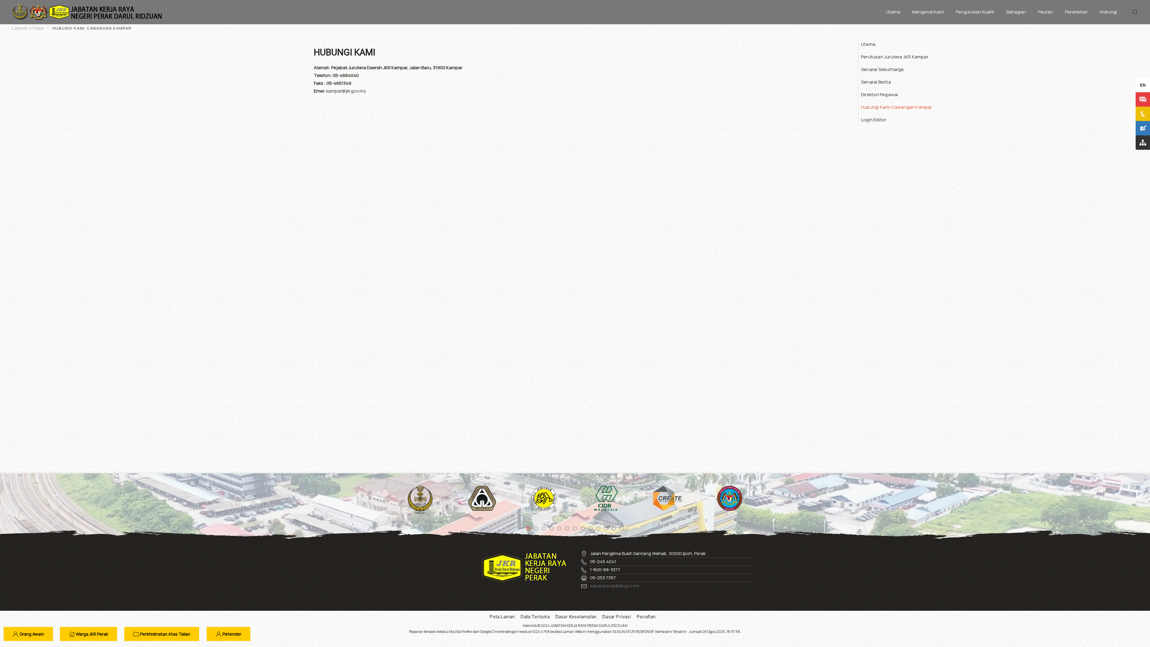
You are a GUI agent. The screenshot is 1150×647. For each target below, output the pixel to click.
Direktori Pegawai (879, 94)
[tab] (528, 528)
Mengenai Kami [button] (928, 12)
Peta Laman (502, 616)
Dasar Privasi (616, 616)
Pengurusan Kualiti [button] (975, 12)
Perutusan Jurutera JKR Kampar (894, 57)
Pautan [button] (1045, 12)
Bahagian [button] (1016, 12)
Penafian (646, 616)
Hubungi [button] (1108, 12)
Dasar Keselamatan (576, 616)
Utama (893, 12)
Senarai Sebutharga (882, 69)
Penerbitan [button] (1076, 12)
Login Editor (873, 120)
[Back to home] (88, 12)
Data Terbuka (534, 616)
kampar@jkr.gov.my (346, 91)
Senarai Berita (876, 82)
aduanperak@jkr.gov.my (614, 586)
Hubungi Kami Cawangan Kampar (896, 107)
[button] (1135, 12)
